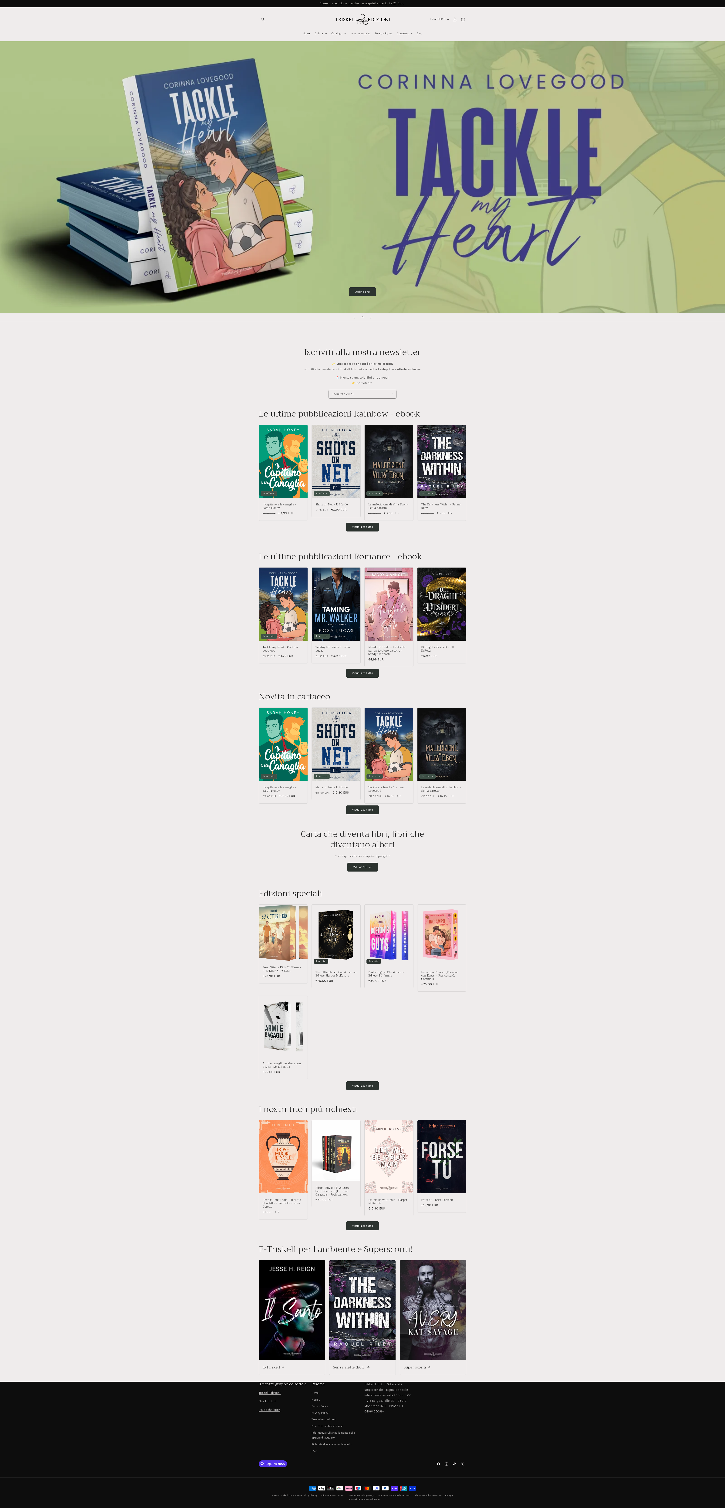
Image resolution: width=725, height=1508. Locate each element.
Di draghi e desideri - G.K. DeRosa (438, 649)
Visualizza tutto (362, 526)
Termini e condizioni (324, 1419)
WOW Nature (362, 867)
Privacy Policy (320, 1413)
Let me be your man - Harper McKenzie (387, 1201)
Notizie (316, 1399)
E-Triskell (271, 1367)
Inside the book (269, 1410)
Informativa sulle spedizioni (428, 1495)
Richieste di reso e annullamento (331, 1444)
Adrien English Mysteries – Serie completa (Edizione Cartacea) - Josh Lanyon (333, 1191)
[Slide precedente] (354, 317)
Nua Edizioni (267, 1401)
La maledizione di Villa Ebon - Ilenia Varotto (388, 506)
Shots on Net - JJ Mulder (332, 504)
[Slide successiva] (371, 317)
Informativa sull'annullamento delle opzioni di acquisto (333, 1435)
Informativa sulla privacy (361, 1495)
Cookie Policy (320, 1406)
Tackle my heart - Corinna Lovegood (280, 649)
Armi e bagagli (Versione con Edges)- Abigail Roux (282, 1065)
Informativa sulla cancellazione (364, 1499)
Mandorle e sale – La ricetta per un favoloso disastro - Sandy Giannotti (386, 651)
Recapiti (449, 1495)
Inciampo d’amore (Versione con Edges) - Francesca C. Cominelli (439, 976)
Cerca (315, 1393)
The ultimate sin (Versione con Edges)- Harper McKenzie (336, 974)
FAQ (314, 1450)
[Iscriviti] (392, 394)
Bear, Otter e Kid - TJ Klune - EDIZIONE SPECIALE (282, 969)
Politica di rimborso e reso (327, 1426)
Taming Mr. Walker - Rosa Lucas (332, 649)
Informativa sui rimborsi (333, 1495)
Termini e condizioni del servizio (393, 1495)
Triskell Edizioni (270, 1393)
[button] (263, 19)
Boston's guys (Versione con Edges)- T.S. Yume (387, 974)
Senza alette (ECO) (349, 1367)
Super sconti (415, 1367)
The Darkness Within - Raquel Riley (441, 506)
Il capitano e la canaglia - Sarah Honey (279, 506)
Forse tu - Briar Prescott (437, 1200)
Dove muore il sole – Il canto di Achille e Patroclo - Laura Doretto (282, 1203)
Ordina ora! (362, 291)
